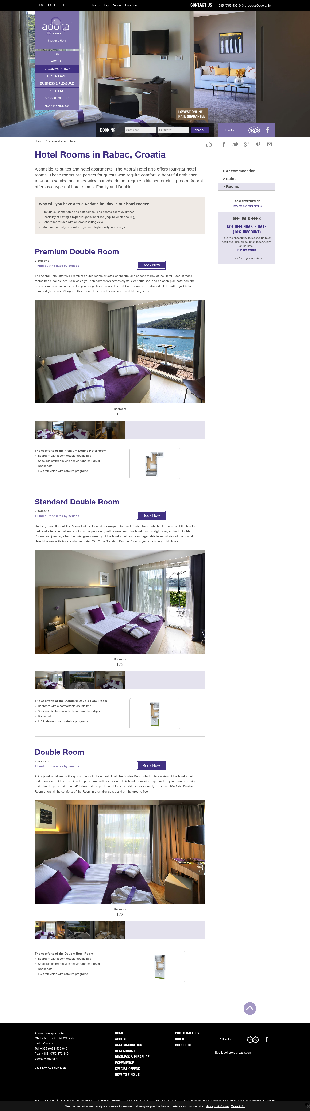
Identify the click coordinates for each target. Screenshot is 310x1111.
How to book (45, 1101)
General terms (109, 1101)
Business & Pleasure (57, 83)
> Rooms (231, 186)
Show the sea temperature (247, 206)
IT (63, 5)
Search (200, 130)
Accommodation (57, 69)
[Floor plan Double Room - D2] (160, 966)
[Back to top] (250, 1008)
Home (57, 54)
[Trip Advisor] (254, 130)
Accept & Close (217, 1106)
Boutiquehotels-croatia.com (233, 1052)
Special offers (57, 98)
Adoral (57, 61)
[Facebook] (267, 130)
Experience (57, 91)
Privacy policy (165, 1101)
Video (117, 5)
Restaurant (57, 76)
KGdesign (269, 1101)
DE (56, 5)
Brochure (131, 5)
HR (49, 5)
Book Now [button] (151, 266)
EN (41, 5)
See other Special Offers (247, 258)
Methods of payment (76, 1101)
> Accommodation (239, 171)
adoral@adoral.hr (259, 5)
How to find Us (57, 106)
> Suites (230, 179)
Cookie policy (137, 1101)
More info (238, 1106)
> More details (246, 250)
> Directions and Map (50, 1068)
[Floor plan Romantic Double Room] (154, 463)
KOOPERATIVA (232, 1101)
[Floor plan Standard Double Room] (154, 713)
